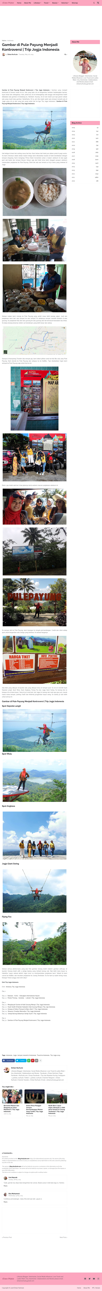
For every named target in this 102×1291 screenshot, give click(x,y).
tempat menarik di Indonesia (27, 1055)
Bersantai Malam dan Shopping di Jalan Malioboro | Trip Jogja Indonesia (11, 1108)
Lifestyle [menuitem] (37, 3)
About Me (86, 1288)
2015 (85, 163)
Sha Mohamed (14, 1194)
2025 (85, 127)
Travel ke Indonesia (43, 1055)
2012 (85, 174)
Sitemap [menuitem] (75, 3)
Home (4, 40)
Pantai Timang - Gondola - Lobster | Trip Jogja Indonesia (26, 998)
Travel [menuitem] (46, 3)
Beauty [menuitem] (54, 3)
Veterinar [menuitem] (64, 3)
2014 (85, 166)
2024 (85, 131)
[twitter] (89, 1279)
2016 (85, 159)
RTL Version (96, 1288)
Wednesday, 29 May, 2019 (15, 1195)
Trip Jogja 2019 (55, 1055)
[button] (94, 3)
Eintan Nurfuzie (17, 1068)
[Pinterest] (32, 1060)
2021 (85, 142)
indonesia (10, 40)
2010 (85, 181)
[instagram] (98, 1279)
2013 (85, 170)
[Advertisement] (51, 23)
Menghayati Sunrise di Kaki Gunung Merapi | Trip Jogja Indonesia (29, 1004)
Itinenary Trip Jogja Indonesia (15, 987)
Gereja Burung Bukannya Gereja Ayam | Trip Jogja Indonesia (27, 1013)
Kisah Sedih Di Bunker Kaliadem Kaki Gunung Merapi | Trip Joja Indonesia (31, 1007)
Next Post (63, 1237)
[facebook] (85, 1279)
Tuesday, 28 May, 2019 (14, 1179)
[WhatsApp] (28, 1060)
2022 (85, 138)
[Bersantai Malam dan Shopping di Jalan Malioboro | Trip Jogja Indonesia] (12, 1096)
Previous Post (7, 1237)
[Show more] (40, 1060)
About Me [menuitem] (27, 3)
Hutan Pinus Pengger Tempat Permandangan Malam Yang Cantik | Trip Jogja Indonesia (34, 1109)
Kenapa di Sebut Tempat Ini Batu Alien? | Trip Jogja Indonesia (28, 1009)
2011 (85, 177)
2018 (85, 152)
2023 (85, 134)
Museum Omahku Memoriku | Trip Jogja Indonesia (24, 1011)
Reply (5, 1186)
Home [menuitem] (19, 3)
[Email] (36, 1060)
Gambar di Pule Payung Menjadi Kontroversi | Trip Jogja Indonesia (28, 1020)
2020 (85, 145)
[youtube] (94, 1279)
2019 (85, 149)
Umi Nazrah (12, 1177)
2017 (85, 156)
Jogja (15, 1055)
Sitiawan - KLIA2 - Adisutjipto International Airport (24, 996)
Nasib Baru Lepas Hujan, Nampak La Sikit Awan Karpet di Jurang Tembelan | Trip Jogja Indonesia (56, 1109)
